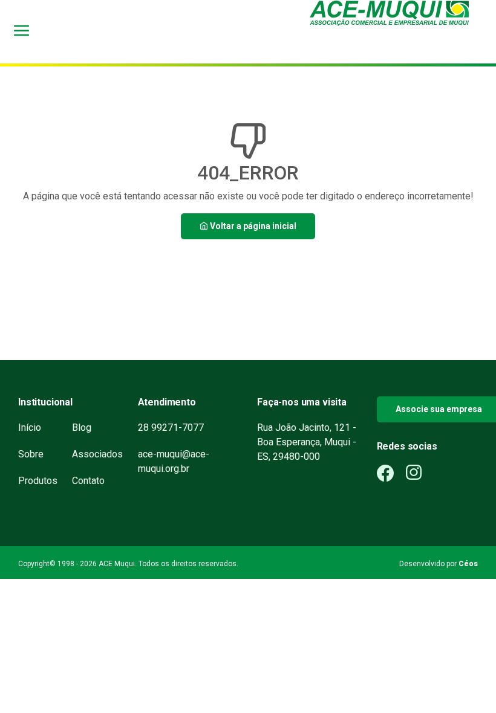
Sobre (31, 454)
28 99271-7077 (171, 427)
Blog (81, 427)
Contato (88, 480)
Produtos (37, 480)
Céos (468, 564)
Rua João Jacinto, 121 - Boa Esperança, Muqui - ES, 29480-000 (306, 442)
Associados (97, 454)
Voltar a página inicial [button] (252, 226)
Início (29, 427)
